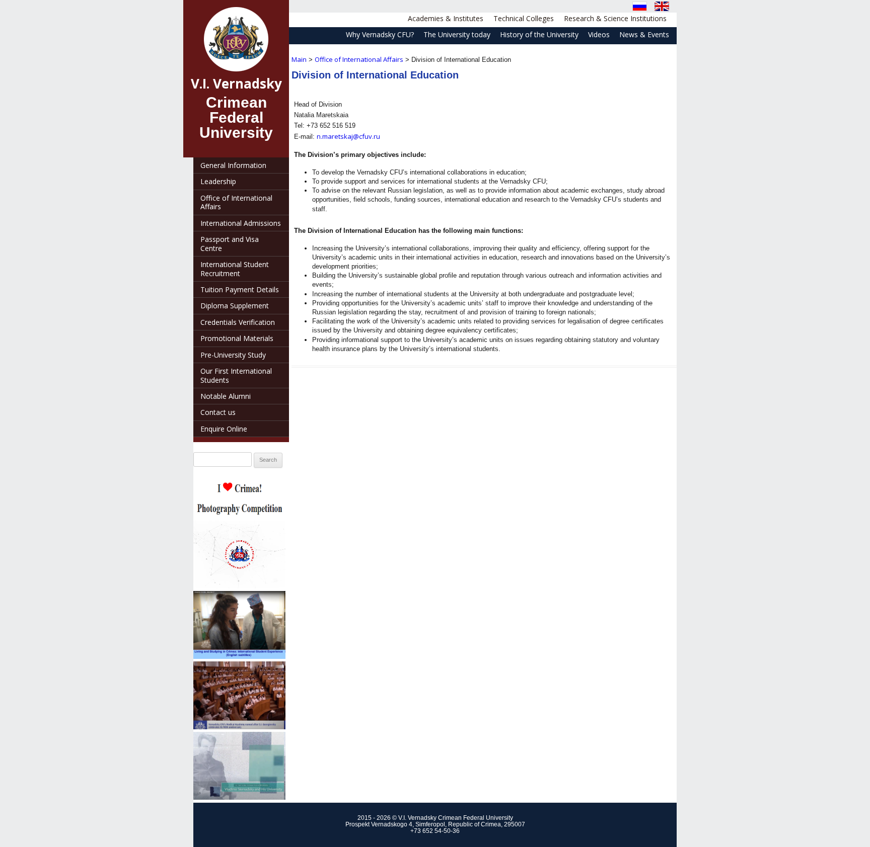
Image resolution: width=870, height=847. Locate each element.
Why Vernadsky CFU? (380, 34)
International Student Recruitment (234, 269)
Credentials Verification (237, 322)
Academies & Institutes (445, 18)
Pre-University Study (233, 355)
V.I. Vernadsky (236, 83)
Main (299, 59)
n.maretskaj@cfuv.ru (348, 136)
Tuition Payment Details (239, 289)
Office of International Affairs (359, 59)
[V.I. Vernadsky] (236, 39)
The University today (456, 34)
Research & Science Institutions (615, 18)
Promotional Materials (236, 338)
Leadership (218, 181)
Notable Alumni (225, 396)
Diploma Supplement (234, 305)
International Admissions (240, 223)
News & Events (644, 34)
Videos (599, 34)
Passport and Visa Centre (229, 243)
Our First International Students (236, 375)
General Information (233, 165)
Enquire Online (223, 429)
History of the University (539, 34)
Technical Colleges (523, 18)
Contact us (218, 412)
